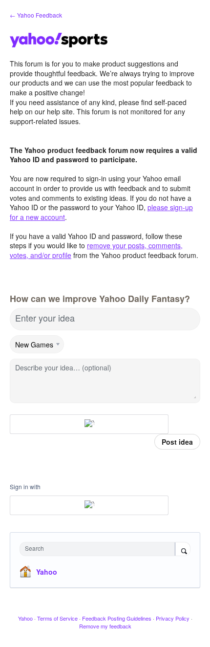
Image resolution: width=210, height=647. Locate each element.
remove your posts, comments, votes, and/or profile (96, 250)
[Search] (182, 550)
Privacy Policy (172, 618)
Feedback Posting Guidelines (116, 618)
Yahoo (46, 572)
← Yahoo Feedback (36, 15)
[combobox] (99, 549)
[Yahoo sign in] (89, 424)
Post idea (177, 442)
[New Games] (37, 344)
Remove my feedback (105, 626)
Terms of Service (57, 618)
